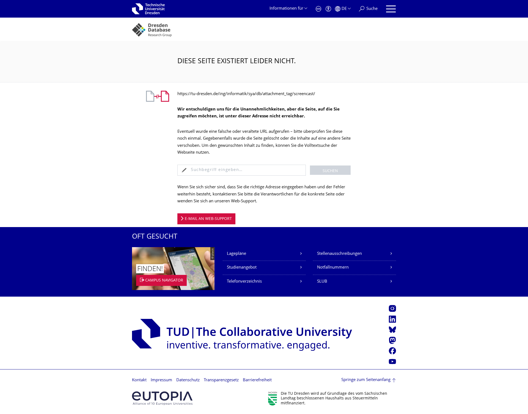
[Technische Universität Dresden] (148, 8)
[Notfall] (318, 9)
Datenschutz (188, 380)
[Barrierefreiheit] (328, 9)
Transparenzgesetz (221, 380)
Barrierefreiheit (257, 380)
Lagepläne (236, 254)
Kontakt (139, 380)
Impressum (161, 380)
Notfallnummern (333, 268)
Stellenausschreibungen (339, 254)
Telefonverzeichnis (244, 282)
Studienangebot (242, 268)
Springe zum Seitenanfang (366, 380)
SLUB (322, 282)
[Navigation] (391, 9)
